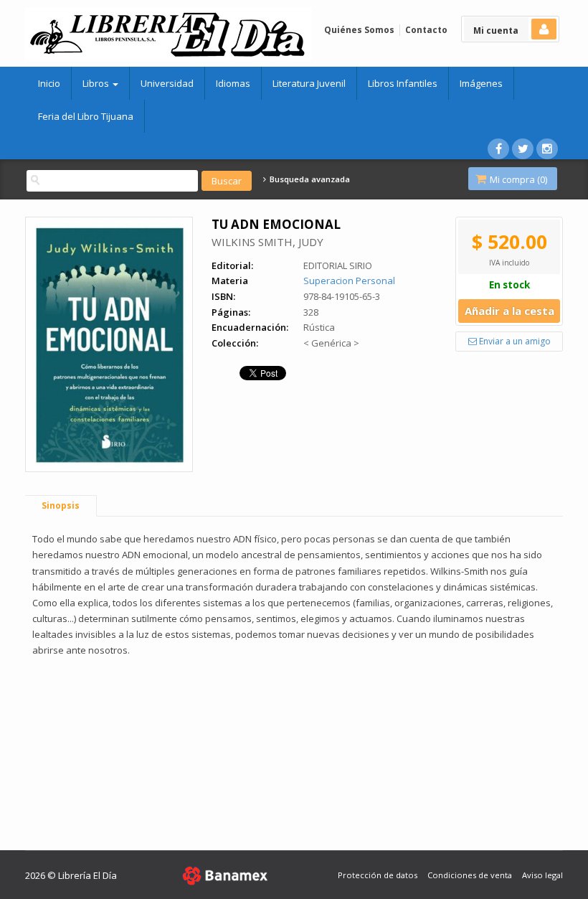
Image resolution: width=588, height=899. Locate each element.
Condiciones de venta (469, 875)
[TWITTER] (523, 148)
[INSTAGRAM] (547, 148)
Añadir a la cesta (509, 310)
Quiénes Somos (359, 30)
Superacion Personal (349, 280)
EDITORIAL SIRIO (337, 265)
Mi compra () (517, 179)
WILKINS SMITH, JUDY (267, 242)
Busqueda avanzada (308, 179)
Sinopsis (61, 505)
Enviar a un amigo (514, 341)
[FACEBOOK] (498, 148)
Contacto (426, 30)
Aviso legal (542, 875)
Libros (96, 83)
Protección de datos (377, 875)
